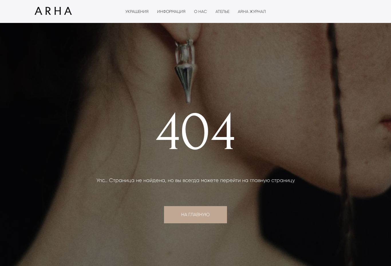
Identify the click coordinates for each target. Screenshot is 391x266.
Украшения (137, 11)
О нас (200, 11)
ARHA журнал (252, 11)
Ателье (222, 11)
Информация (171, 11)
